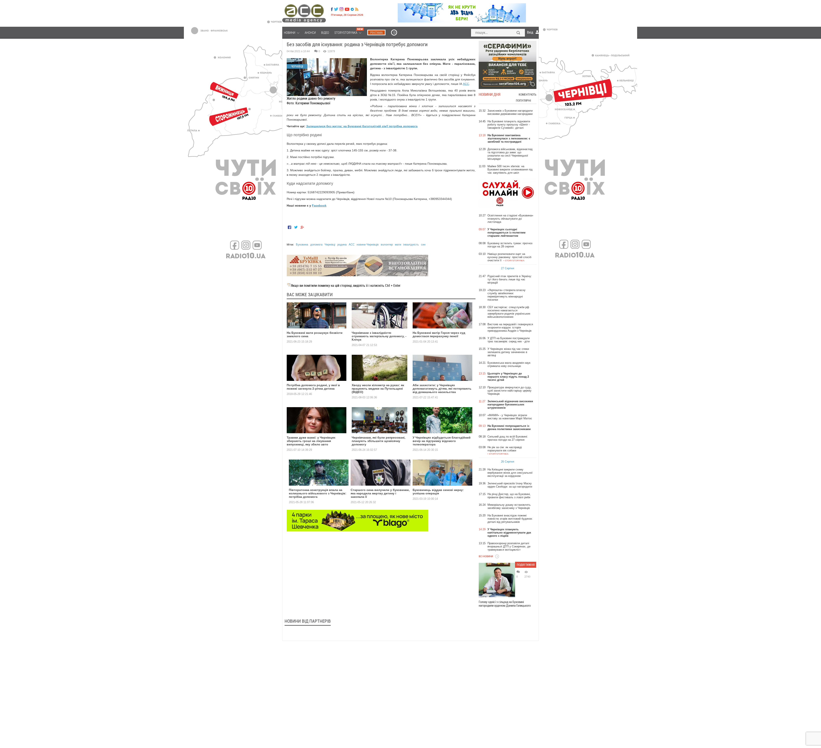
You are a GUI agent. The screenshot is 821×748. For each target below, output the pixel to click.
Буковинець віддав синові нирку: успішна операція (438, 491)
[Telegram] (352, 9)
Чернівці (330, 244)
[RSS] (356, 9)
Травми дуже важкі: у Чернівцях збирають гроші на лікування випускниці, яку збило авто (311, 441)
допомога (316, 244)
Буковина (302, 244)
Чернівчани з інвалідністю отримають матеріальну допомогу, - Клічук (379, 336)
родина (342, 244)
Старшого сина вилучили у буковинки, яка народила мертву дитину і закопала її (380, 493)
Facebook (319, 205)
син (423, 244)
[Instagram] (342, 9)
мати (398, 244)
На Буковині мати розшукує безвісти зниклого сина (315, 334)
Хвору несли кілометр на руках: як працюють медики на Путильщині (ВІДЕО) (378, 388)
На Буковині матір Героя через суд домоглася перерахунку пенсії (439, 334)
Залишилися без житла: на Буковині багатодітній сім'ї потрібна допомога (362, 126)
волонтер (387, 244)
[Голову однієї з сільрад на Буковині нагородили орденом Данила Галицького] (497, 580)
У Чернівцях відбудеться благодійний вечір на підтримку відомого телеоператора (442, 441)
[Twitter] (336, 9)
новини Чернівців (368, 244)
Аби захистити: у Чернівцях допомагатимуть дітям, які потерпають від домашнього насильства (442, 388)
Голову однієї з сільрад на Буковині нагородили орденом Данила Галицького (505, 603)
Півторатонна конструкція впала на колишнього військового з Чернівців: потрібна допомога (317, 493)
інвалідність (411, 244)
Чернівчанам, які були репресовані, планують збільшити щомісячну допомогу (378, 441)
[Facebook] (332, 9)
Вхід (530, 32)
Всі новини (486, 556)
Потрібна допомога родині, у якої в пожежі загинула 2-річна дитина (313, 386)
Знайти (518, 33)
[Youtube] (347, 9)
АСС (466, 84)
